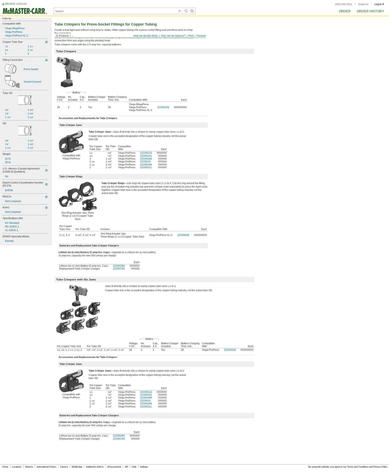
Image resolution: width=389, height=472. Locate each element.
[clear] (179, 11)
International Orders (46, 467)
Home (5, 467)
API (126, 467)
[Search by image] (192, 11)
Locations (16, 467)
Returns (29, 467)
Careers (64, 467)
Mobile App (77, 467)
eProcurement (114, 467)
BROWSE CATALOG (16, 4)
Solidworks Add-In (95, 467)
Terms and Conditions (358, 467)
